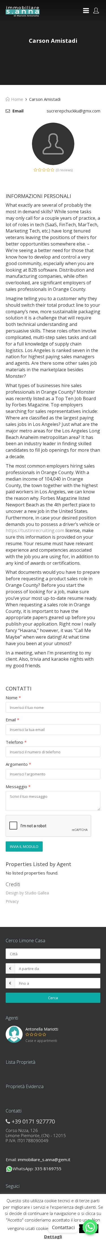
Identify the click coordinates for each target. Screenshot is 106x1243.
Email (12, 719)
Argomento (18, 764)
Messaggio (18, 786)
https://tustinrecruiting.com (35, 530)
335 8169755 (48, 1168)
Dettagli (53, 1236)
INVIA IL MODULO (24, 846)
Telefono (16, 742)
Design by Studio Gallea (27, 893)
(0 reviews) (64, 170)
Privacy (12, 901)
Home (16, 99)
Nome (13, 697)
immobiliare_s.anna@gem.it (44, 1159)
